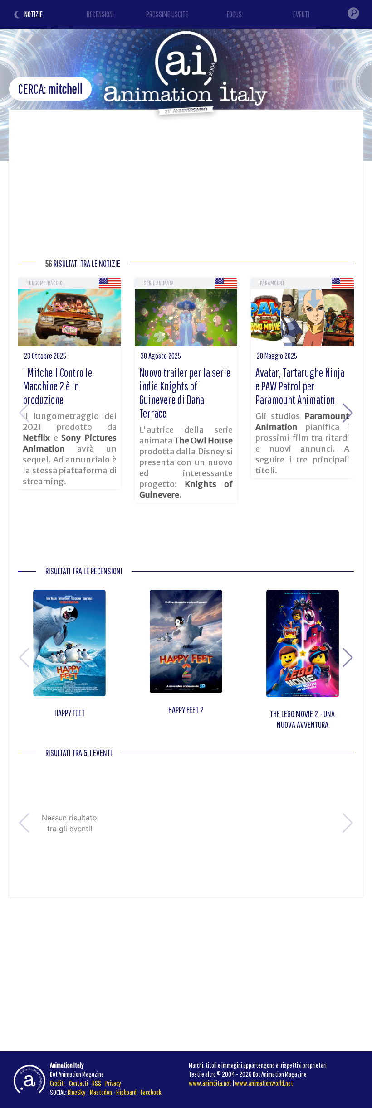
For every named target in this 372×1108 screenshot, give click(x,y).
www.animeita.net (210, 1083)
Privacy (113, 1083)
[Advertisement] (186, 186)
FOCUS (234, 14)
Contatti (78, 1083)
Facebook (151, 1092)
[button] (348, 413)
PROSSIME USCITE (167, 14)
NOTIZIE (33, 14)
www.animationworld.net (264, 1083)
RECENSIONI (100, 14)
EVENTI (301, 14)
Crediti (57, 1083)
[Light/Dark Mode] (18, 16)
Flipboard (126, 1092)
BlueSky (77, 1092)
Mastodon (101, 1092)
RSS (96, 1083)
